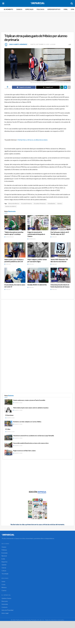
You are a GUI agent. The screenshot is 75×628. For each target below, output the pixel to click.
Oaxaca (19, 9)
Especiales (29, 9)
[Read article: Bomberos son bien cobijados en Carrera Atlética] (8, 423)
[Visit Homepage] (37, 3)
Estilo (3, 559)
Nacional (4, 556)
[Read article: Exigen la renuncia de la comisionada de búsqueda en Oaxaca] (38, 222)
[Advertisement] (37, 24)
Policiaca (40, 9)
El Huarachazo (9, 415)
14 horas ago (31, 238)
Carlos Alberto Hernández (18, 44)
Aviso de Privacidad (7, 610)
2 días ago (54, 236)
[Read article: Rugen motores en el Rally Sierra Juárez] (8, 452)
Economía (4, 553)
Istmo (3, 581)
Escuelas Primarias (40, 203)
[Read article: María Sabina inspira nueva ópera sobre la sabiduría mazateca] (8, 409)
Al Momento (8, 9)
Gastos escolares (10, 206)
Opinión (4, 565)
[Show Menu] (3, 3)
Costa (3, 584)
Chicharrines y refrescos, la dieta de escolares (32, 140)
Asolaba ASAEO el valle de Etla (37, 285)
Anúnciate (5, 604)
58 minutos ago (9, 236)
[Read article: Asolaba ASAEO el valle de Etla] (38, 275)
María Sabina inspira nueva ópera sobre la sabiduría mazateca (30, 408)
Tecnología (5, 573)
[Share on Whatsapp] (61, 87)
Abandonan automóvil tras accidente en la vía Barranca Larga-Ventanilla (33, 435)
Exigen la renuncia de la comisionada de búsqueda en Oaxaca (36, 234)
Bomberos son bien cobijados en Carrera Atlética (27, 421)
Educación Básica (13, 203)
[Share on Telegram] (65, 87)
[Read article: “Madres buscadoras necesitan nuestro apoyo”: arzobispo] (14, 222)
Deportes (4, 562)
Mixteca (4, 587)
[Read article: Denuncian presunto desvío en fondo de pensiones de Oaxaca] (61, 275)
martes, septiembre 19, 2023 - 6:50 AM (42, 44)
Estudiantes (51, 203)
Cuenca (4, 590)
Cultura (4, 570)
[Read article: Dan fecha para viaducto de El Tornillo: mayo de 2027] (61, 222)
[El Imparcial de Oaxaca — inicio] (37, 535)
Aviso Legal (5, 613)
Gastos (60, 203)
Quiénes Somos (6, 598)
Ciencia (4, 568)
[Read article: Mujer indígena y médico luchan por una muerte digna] (38, 249)
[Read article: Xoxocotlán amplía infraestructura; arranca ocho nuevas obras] (8, 445)
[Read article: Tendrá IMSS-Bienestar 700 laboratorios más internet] (61, 249)
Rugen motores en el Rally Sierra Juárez (24, 450)
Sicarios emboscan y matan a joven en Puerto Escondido (29, 400)
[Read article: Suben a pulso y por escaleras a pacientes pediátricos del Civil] (14, 249)
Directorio (5, 601)
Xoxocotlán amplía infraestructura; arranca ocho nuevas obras (31, 443)
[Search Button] (72, 3)
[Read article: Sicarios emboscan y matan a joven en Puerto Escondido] (8, 402)
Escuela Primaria (26, 203)
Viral (66, 9)
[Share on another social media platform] (69, 87)
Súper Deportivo (53, 9)
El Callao (7, 429)
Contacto (4, 607)
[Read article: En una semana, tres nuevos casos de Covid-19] (14, 275)
